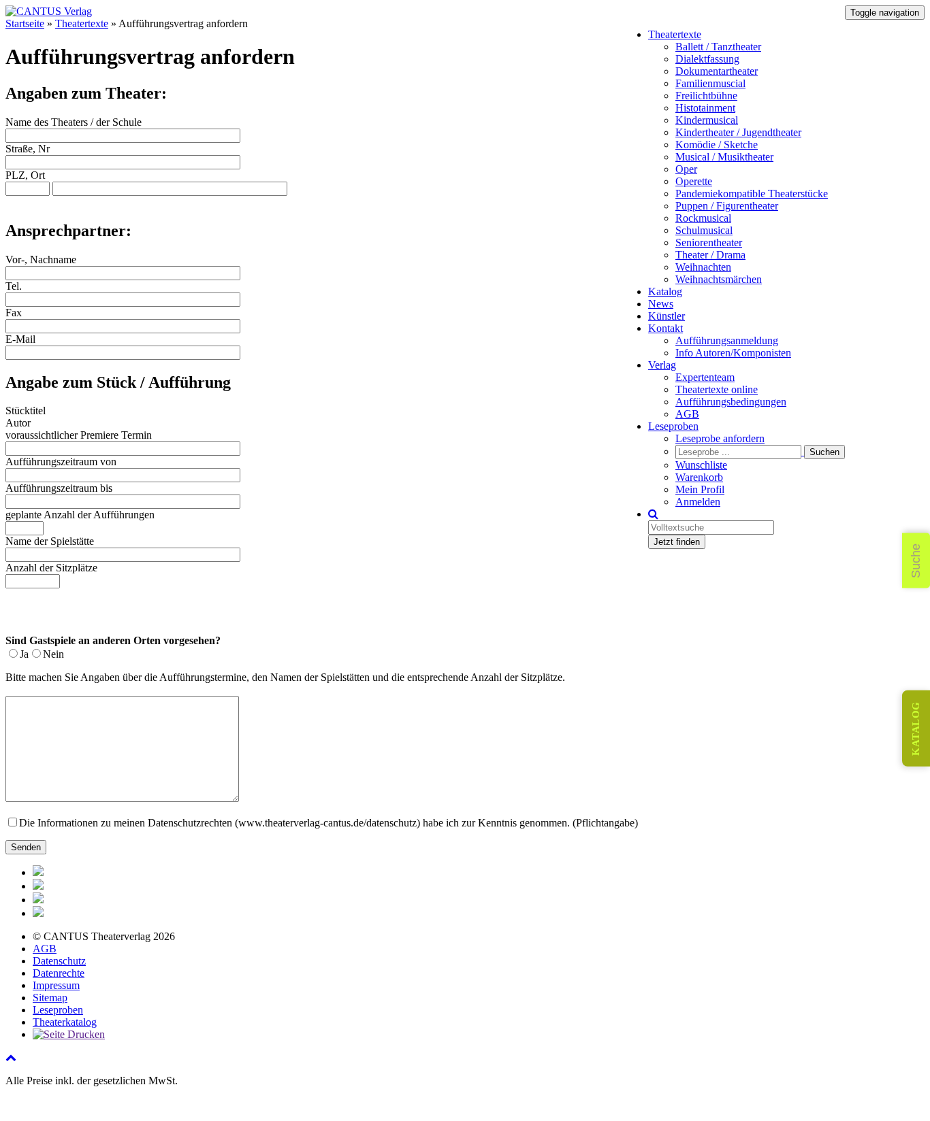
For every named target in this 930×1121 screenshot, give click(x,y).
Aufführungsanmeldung (726, 340)
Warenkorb (699, 477)
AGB (687, 414)
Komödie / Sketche (716, 144)
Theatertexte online (716, 389)
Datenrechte (58, 973)
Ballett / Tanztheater (718, 46)
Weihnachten (703, 267)
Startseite (24, 23)
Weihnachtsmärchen (718, 279)
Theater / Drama (710, 255)
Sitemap (50, 997)
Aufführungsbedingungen (730, 401)
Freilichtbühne (706, 95)
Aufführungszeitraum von (60, 461)
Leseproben (673, 426)
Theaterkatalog (65, 1022)
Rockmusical (703, 218)
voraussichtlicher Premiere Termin (78, 435)
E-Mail (20, 339)
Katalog (665, 291)
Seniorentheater (708, 242)
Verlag (662, 365)
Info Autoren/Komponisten (733, 352)
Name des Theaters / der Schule (73, 122)
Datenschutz (59, 961)
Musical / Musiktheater (724, 157)
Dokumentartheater (716, 71)
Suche (916, 560)
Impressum (56, 985)
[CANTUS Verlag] (48, 11)
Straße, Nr (27, 148)
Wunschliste (701, 465)
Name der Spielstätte (49, 541)
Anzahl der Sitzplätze (51, 567)
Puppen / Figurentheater (726, 206)
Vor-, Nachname (40, 259)
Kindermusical (706, 120)
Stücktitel (25, 410)
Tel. (13, 286)
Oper (686, 169)
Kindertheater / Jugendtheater (738, 132)
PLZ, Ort (25, 175)
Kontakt (665, 328)
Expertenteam (705, 377)
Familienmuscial (710, 83)
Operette (693, 181)
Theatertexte (674, 34)
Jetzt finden (677, 542)
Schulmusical (704, 230)
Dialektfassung (707, 59)
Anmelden (697, 501)
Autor (18, 423)
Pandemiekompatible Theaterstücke (751, 193)
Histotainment (705, 108)
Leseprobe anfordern (720, 438)
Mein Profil (699, 489)
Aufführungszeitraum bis (58, 488)
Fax (13, 312)
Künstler (666, 316)
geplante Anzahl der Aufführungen (80, 514)
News (660, 303)
